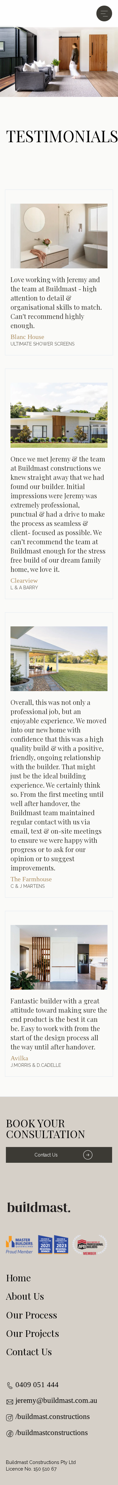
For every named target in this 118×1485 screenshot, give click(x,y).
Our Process (31, 1314)
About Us (25, 1296)
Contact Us (46, 1155)
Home (18, 1277)
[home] (38, 13)
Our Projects (32, 1333)
